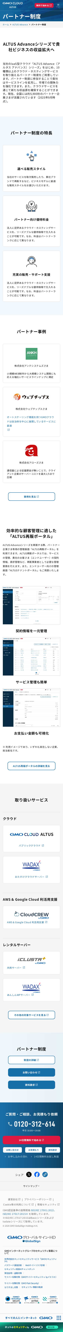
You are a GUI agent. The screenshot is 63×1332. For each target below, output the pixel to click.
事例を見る (31, 496)
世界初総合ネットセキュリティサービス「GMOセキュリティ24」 (30, 1260)
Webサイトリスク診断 (35, 1265)
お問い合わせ (31, 1072)
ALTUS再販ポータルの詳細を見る (31, 766)
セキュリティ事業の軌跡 (32, 1287)
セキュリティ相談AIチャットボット (19, 1269)
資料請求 (31, 1084)
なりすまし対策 (11, 1287)
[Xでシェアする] (29, 1174)
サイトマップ (31, 1186)
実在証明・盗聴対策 (13, 1273)
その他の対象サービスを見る (31, 1015)
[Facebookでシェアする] (37, 1174)
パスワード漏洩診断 (13, 1265)
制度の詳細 (31, 1060)
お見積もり (33, 1149)
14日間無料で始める (31, 1140)
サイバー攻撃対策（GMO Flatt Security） (22, 1283)
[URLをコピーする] (45, 1174)
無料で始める (44, 5)
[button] (31, 1299)
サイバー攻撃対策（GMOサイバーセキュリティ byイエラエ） (30, 1276)
